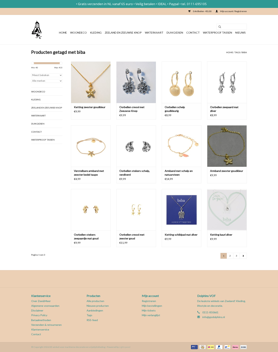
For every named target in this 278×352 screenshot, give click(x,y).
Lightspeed (124, 347)
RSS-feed (92, 320)
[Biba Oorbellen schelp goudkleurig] (181, 82)
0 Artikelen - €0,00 (202, 11)
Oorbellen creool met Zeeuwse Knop (131, 108)
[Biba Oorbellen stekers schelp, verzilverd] (136, 146)
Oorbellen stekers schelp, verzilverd (134, 172)
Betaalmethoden (41, 320)
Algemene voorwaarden (45, 305)
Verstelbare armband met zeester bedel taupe (89, 172)
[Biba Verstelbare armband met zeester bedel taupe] (91, 146)
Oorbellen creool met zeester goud (131, 236)
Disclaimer (37, 310)
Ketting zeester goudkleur (89, 107)
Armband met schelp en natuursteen (179, 172)
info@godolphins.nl (213, 317)
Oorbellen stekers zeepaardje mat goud (86, 236)
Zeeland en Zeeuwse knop (123, 32)
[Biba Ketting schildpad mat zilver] (181, 210)
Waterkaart (154, 32)
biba (244, 52)
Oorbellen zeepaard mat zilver (224, 108)
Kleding (96, 32)
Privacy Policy (39, 315)
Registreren (149, 301)
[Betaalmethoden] (194, 346)
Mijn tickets (149, 310)
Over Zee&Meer (41, 301)
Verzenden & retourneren (46, 324)
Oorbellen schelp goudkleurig (175, 108)
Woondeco (78, 32)
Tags (237, 52)
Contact (193, 32)
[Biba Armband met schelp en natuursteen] (181, 146)
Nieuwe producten (98, 305)
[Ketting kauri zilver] (227, 210)
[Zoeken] (218, 27)
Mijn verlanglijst (151, 315)
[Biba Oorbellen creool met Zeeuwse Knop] (136, 82)
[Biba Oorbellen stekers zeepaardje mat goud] (91, 210)
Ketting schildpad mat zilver (181, 234)
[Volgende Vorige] (243, 256)
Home (63, 32)
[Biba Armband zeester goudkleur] (227, 146)
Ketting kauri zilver (221, 234)
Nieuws (240, 32)
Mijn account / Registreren (233, 11)
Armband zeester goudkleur (226, 170)
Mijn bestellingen (152, 305)
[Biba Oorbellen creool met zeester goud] (136, 210)
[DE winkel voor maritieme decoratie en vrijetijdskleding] (36, 30)
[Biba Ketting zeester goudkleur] (91, 82)
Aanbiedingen (95, 310)
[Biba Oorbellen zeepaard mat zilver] (227, 82)
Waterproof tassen (217, 32)
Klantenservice (40, 329)
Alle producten (95, 301)
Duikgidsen (175, 32)
